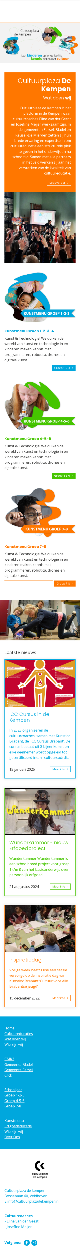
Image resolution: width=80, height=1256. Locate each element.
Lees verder (57, 183)
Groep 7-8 (63, 583)
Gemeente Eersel (18, 1069)
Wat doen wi (14, 1039)
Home (9, 1028)
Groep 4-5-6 (62, 476)
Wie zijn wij (13, 1044)
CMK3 (9, 1058)
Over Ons (12, 1136)
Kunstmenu (14, 1120)
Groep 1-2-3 (62, 368)
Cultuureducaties (18, 1033)
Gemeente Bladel (18, 1064)
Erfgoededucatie (18, 1125)
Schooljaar (13, 1089)
